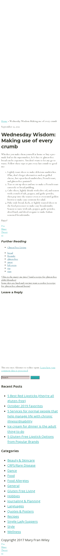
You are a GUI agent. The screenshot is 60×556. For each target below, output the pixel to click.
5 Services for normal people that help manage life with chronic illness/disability (32, 416)
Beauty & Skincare (21, 460)
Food (11, 475)
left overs (11, 265)
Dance (12, 470)
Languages (15, 506)
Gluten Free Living (16, 247)
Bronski (11, 256)
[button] (35, 377)
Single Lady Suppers (22, 521)
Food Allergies (18, 480)
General (13, 486)
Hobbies (13, 496)
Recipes (13, 516)
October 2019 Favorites (25, 406)
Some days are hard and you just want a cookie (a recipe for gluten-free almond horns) (28, 284)
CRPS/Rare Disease (21, 465)
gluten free (12, 259)
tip (8, 268)
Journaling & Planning (23, 501)
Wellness (14, 531)
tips (9, 271)
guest (10, 262)
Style (11, 526)
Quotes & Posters (20, 511)
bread (10, 252)
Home (4, 121)
